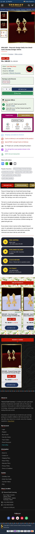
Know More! (11, 421)
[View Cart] (32, 5)
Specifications (21, 185)
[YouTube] (17, 518)
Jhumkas (23, 9)
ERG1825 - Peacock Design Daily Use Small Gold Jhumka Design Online (11, 372)
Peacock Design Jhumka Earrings (22, 168)
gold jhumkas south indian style (23, 172)
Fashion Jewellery (10, 9)
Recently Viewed (17, 339)
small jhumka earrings (7, 172)
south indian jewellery (7, 178)
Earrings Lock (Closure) (9, 79)
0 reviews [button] (10, 54)
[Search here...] (29, 5)
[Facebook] (8, 518)
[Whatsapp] (26, 518)
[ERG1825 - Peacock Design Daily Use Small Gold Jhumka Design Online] (11, 356)
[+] (9, 89)
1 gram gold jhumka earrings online (11, 175)
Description (7, 185)
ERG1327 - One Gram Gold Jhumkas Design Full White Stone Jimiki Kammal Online (11, 315)
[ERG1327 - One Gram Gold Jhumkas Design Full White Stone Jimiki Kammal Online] (11, 299)
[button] (20, 42)
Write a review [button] (18, 54)
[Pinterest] (22, 518)
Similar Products (17, 282)
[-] (3, 89)
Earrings (18, 9)
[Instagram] (13, 518)
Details (13, 105)
